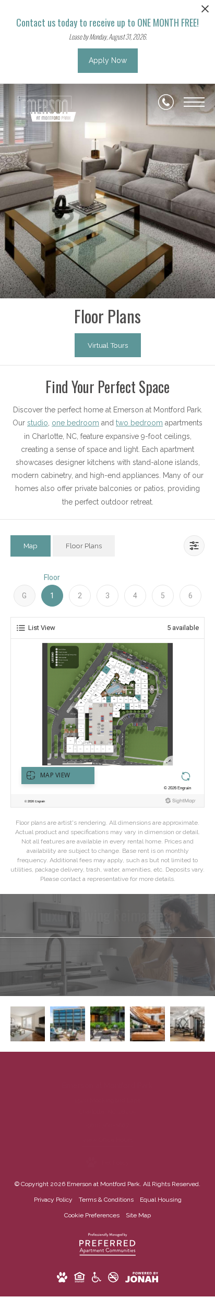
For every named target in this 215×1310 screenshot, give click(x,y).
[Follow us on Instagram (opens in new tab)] (116, 1068)
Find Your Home (98, 981)
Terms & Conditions (106, 1199)
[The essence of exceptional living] (107, 1023)
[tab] (30, 546)
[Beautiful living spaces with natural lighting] (27, 1023)
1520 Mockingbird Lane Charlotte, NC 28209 (108, 1106)
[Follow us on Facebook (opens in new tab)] (98, 1068)
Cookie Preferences (92, 1215)
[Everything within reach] (67, 1023)
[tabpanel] (107, 728)
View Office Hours (107, 1139)
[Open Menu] (194, 102)
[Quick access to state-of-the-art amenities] (187, 1023)
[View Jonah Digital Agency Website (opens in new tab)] (141, 1279)
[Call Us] (166, 102)
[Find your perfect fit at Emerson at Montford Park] (147, 1023)
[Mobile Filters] (194, 545)
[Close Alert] (205, 11)
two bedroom (139, 423)
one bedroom (75, 423)
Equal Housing (161, 1199)
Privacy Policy (53, 1199)
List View (41, 628)
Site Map (138, 1215)
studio (37, 423)
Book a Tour (98, 952)
